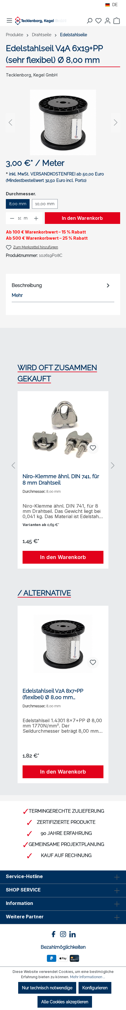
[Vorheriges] (10, 122)
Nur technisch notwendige (47, 987)
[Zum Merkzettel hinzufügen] (93, 448)
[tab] (61, 290)
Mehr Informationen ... (87, 977)
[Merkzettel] (98, 20)
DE (115, 4)
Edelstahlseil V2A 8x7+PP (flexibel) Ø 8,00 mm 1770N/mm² (53, 694)
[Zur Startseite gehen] (40, 20)
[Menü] (9, 20)
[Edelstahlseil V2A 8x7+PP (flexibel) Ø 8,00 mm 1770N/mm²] (63, 644)
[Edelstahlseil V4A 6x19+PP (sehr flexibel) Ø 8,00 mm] (63, 122)
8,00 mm (17, 203)
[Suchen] (89, 20)
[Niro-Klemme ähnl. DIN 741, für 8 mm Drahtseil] (63, 429)
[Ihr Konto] (107, 20)
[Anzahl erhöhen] (36, 218)
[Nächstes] (115, 122)
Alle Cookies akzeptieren (64, 1001)
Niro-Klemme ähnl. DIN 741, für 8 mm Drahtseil (61, 479)
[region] (63, 122)
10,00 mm (45, 203)
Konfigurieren (95, 987)
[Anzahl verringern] (12, 218)
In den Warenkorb (82, 218)
